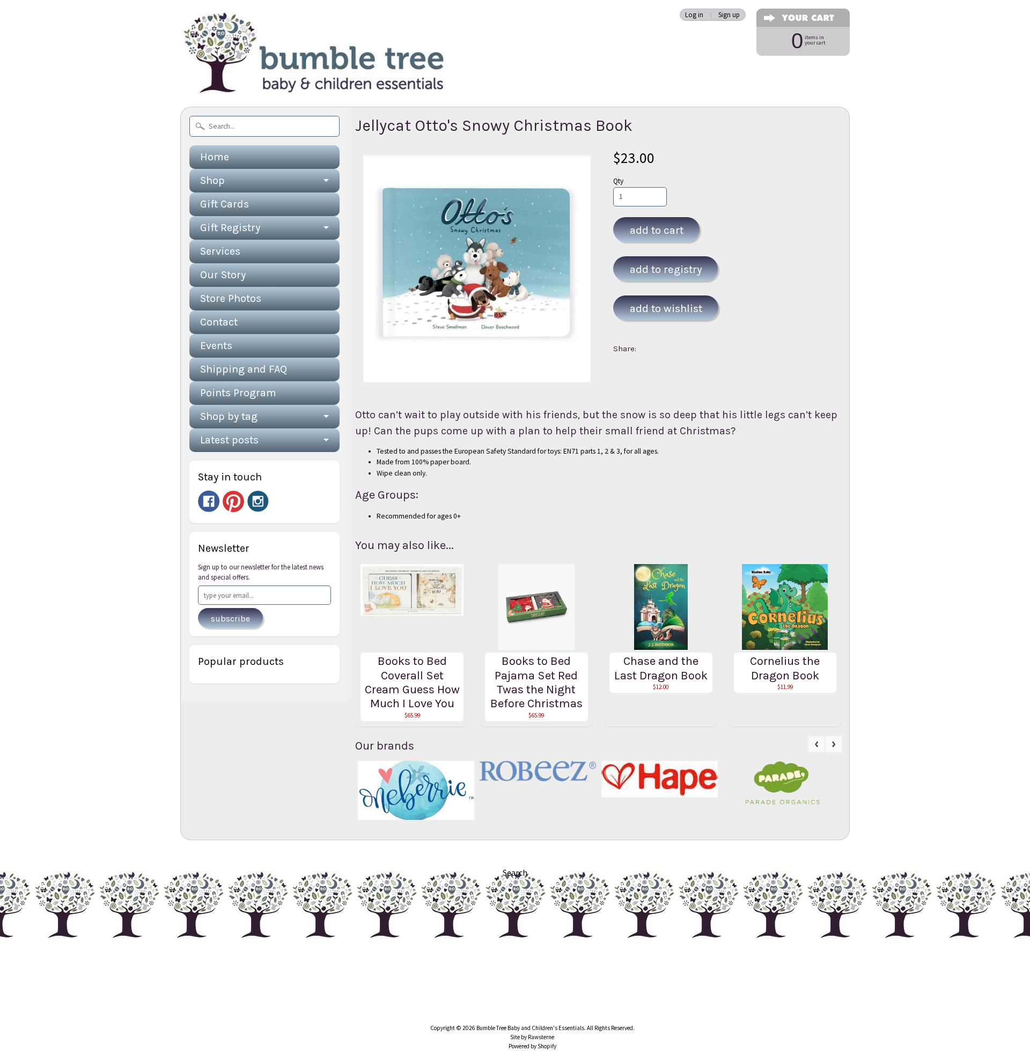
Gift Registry (230, 227)
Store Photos (230, 298)
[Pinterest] (233, 501)
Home (214, 157)
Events (216, 345)
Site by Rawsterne (532, 1037)
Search (515, 872)
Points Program (238, 393)
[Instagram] (258, 501)
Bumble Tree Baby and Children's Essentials (530, 1028)
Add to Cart (656, 230)
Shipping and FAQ (243, 369)
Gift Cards (224, 204)
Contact (219, 322)
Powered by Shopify (532, 1046)
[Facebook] (208, 501)
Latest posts (229, 440)
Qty (618, 181)
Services (220, 251)
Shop (212, 180)
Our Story (223, 275)
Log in (694, 14)
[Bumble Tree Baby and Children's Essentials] (314, 83)
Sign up (729, 14)
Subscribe (230, 618)
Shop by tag (229, 416)
